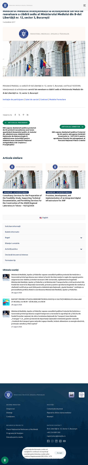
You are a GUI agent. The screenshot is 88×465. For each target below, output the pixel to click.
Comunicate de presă (55, 409)
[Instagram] (52, 441)
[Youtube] (64, 441)
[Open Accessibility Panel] (4, 460)
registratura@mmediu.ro (56, 436)
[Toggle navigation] (72, 5)
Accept (59, 453)
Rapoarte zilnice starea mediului (59, 413)
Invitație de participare (13, 99)
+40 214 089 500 (53, 432)
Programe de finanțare (14, 433)
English (45, 217)
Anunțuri (50, 416)
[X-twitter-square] (60, 441)
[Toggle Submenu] (81, 237)
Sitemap (9, 413)
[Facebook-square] (48, 441)
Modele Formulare (57, 99)
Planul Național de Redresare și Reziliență (22, 429)
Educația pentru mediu (14, 437)
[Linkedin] (56, 441)
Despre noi (10, 409)
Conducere (10, 416)
